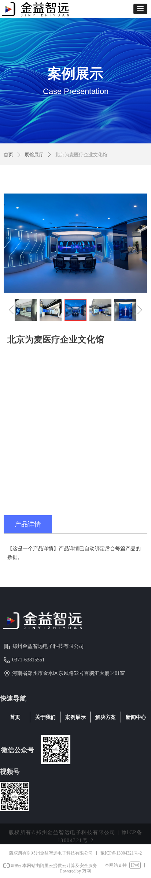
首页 (8, 154)
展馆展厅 (34, 154)
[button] (140, 9)
